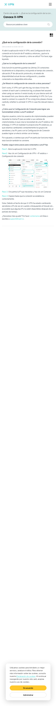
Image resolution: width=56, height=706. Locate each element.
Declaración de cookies (26, 676)
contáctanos (35, 216)
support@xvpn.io (17, 219)
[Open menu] (50, 4)
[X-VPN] (9, 4)
